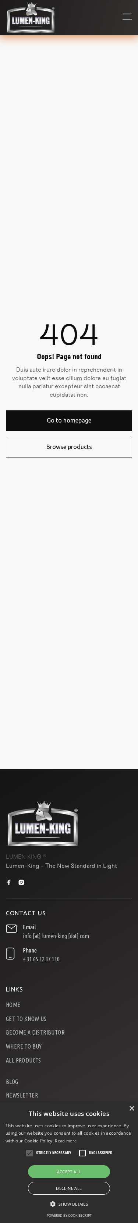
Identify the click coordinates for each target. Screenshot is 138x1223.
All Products (23, 1060)
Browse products (69, 446)
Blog (12, 1082)
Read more (66, 1141)
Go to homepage (69, 420)
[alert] (69, 1162)
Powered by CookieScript (69, 1215)
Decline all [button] (69, 1188)
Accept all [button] (69, 1171)
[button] (127, 17)
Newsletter (22, 1095)
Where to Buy (24, 1046)
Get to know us (26, 1019)
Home (13, 1005)
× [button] (131, 1108)
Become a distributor (35, 1032)
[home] (31, 17)
